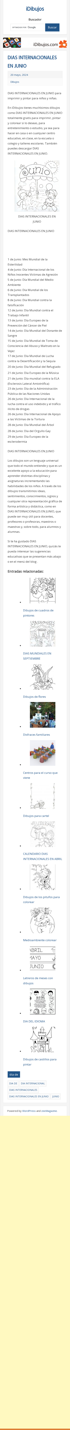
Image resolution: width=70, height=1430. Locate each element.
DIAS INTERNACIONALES (23, 1089)
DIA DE (13, 1083)
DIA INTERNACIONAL (33, 1083)
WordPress (29, 1111)
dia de (14, 1074)
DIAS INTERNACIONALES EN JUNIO (29, 1096)
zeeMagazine (49, 1111)
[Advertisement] (35, 1272)
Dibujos (14, 81)
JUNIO (55, 1096)
